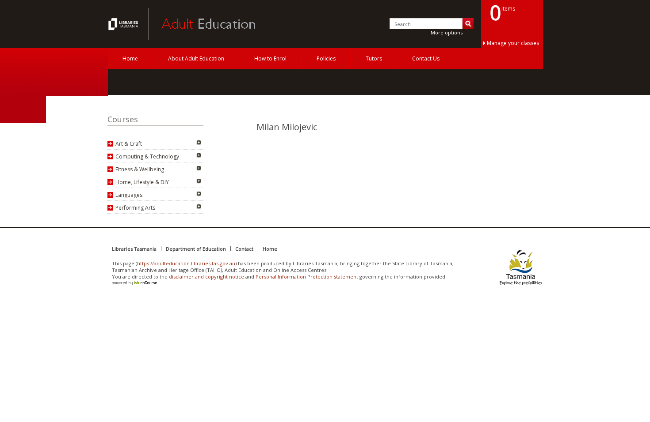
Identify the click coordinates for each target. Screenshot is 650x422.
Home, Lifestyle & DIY (142, 182)
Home (130, 58)
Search (468, 23)
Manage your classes (513, 43)
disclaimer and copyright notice (206, 276)
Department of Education (196, 248)
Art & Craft (128, 143)
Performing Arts (135, 207)
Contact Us (426, 58)
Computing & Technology (147, 156)
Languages (128, 195)
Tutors (374, 58)
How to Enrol (270, 58)
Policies (326, 58)
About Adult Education (196, 58)
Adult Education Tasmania (124, 24)
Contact (244, 248)
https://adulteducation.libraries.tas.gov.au (186, 263)
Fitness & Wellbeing (139, 169)
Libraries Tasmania (134, 248)
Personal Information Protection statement (307, 276)
